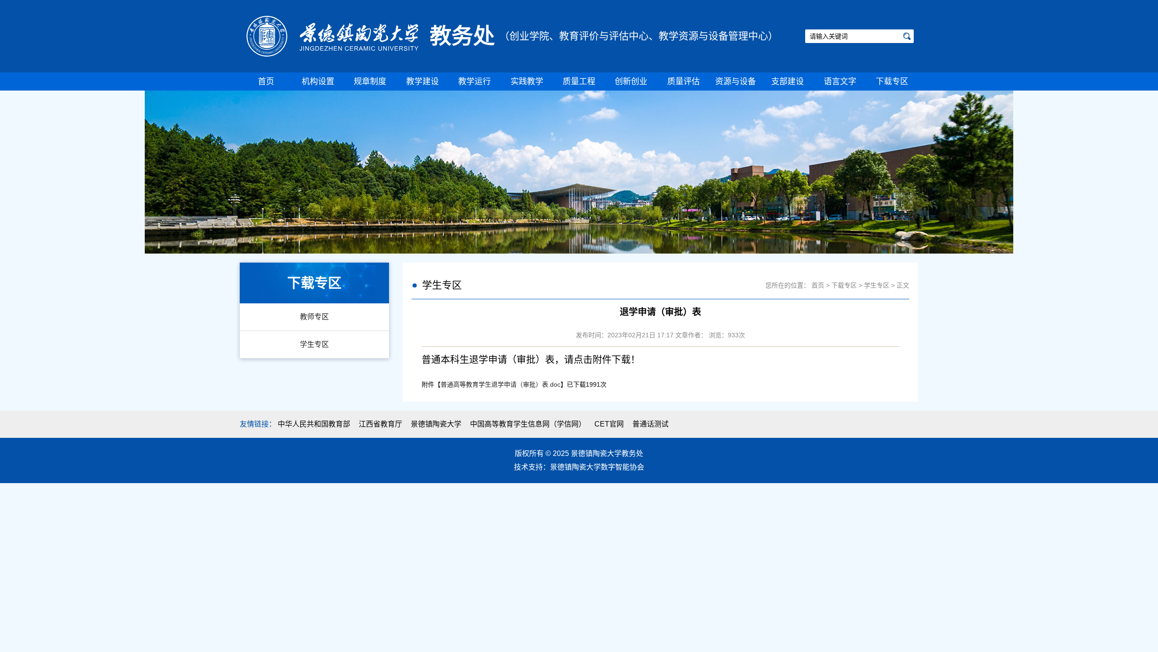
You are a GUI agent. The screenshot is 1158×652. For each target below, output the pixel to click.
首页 (266, 81)
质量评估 (683, 81)
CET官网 (609, 424)
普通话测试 (650, 424)
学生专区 (314, 344)
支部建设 (787, 81)
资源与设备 (735, 81)
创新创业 (631, 81)
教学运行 (474, 81)
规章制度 (370, 81)
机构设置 (318, 81)
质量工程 (579, 81)
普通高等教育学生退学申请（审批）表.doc (500, 384)
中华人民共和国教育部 (314, 424)
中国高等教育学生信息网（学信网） (528, 424)
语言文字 (840, 81)
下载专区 (892, 81)
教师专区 (314, 317)
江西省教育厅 (380, 424)
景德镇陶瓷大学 (436, 424)
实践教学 (527, 81)
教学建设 (422, 81)
